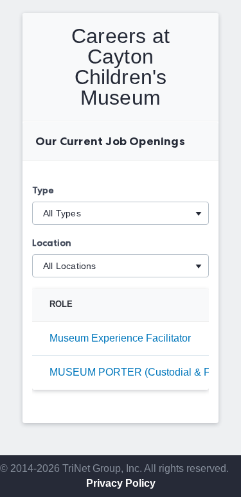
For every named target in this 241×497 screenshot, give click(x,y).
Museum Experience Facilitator (120, 338)
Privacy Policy (121, 483)
